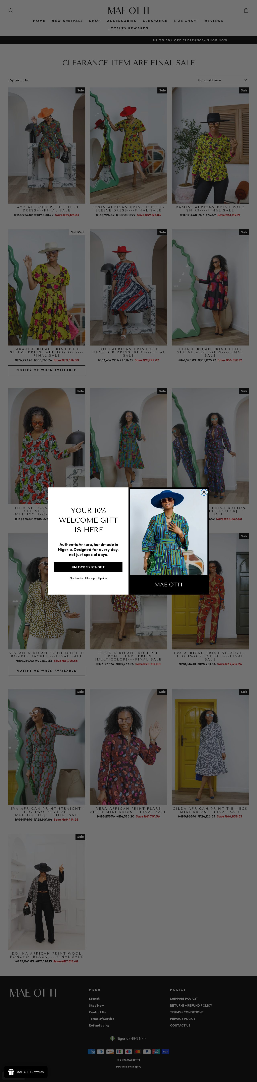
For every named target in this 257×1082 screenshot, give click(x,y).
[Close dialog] (204, 492)
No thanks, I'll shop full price (88, 578)
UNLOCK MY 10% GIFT (88, 567)
